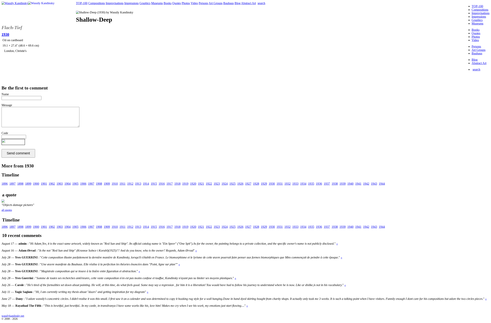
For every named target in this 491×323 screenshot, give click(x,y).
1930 (272, 183)
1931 (280, 183)
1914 (146, 183)
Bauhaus (477, 53)
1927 (248, 183)
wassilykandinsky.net (13, 315)
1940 (350, 183)
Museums (477, 23)
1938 (335, 183)
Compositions (480, 9)
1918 (177, 183)
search (476, 69)
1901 (44, 183)
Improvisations (480, 13)
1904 (67, 183)
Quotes (476, 33)
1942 (366, 183)
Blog (475, 59)
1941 (358, 183)
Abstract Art (479, 63)
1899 (28, 183)
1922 (209, 183)
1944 (382, 183)
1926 (240, 183)
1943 (374, 183)
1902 (52, 183)
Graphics (477, 20)
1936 (319, 183)
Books (475, 29)
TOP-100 (477, 6)
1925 (232, 183)
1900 (36, 183)
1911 (122, 183)
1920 (193, 183)
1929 (264, 183)
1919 (185, 183)
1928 (256, 183)
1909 (107, 183)
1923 (217, 183)
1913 (138, 183)
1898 (20, 183)
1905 (75, 183)
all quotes (7, 210)
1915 (154, 183)
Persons (476, 46)
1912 (130, 183)
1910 (115, 183)
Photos (476, 36)
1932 (287, 183)
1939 (342, 183)
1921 (201, 183)
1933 (295, 183)
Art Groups (478, 50)
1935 (311, 183)
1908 (99, 183)
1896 (5, 183)
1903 (60, 183)
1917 (169, 183)
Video (475, 40)
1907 (91, 183)
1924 (225, 183)
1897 (12, 183)
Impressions (479, 16)
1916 (162, 183)
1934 (303, 183)
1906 (83, 183)
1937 (327, 183)
